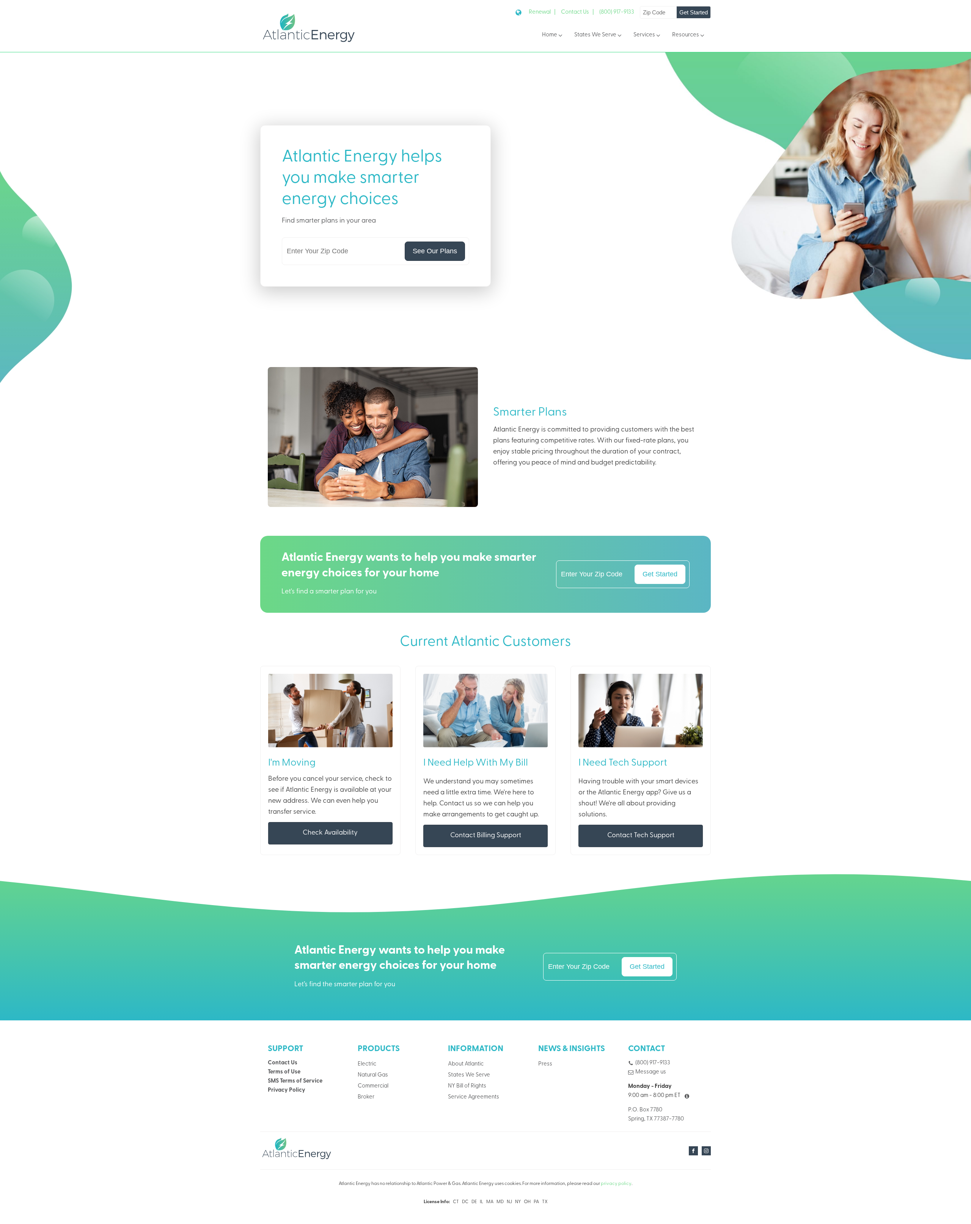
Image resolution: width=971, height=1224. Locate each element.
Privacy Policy (286, 1090)
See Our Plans (435, 251)
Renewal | (542, 12)
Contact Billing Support (485, 835)
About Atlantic (466, 1064)
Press (545, 1064)
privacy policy (616, 1184)
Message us (650, 1072)
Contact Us (282, 1063)
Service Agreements (473, 1097)
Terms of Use (284, 1072)
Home (549, 35)
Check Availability (330, 832)
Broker (366, 1097)
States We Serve (595, 35)
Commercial (373, 1086)
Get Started (693, 12)
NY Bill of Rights (467, 1086)
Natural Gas (373, 1075)
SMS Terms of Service (295, 1081)
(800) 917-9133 (616, 12)
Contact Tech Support (640, 835)
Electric (367, 1064)
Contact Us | (577, 12)
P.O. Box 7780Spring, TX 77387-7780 (656, 1114)
